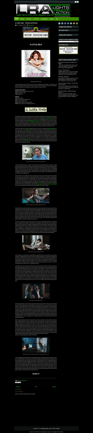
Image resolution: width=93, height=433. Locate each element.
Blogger (58, 428)
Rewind (51, 19)
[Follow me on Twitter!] (78, 2)
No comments (31, 25)
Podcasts (28, 19)
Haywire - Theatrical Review (63, 70)
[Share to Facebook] (20, 382)
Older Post (54, 386)
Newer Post (18, 386)
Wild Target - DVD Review (63, 76)
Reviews (22, 19)
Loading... (60, 32)
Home (16, 19)
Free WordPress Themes (37, 431)
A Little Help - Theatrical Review (26, 23)
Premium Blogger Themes (55, 431)
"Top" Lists (36, 19)
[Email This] (15, 382)
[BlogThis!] (17, 382)
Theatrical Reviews (23, 380)
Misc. (57, 19)
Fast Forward (44, 19)
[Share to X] (18, 382)
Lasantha (49, 431)
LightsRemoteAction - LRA (46, 428)
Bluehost (61, 431)
